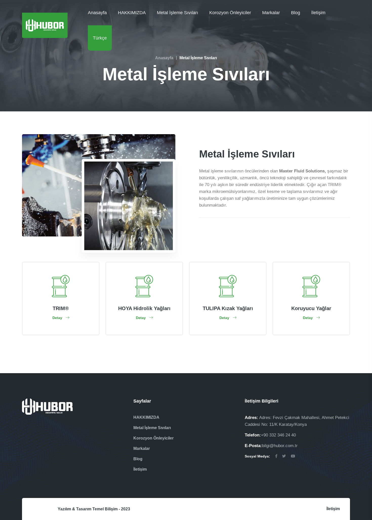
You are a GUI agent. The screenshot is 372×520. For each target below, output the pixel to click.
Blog (295, 12)
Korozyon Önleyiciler (230, 12)
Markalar (271, 12)
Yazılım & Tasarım (74, 509)
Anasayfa (97, 12)
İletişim (318, 12)
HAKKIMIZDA (132, 12)
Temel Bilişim (105, 509)
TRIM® (61, 308)
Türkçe (100, 38)
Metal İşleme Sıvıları (177, 12)
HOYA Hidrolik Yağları (144, 308)
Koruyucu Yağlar (311, 308)
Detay (57, 318)
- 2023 (124, 509)
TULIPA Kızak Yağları (228, 308)
